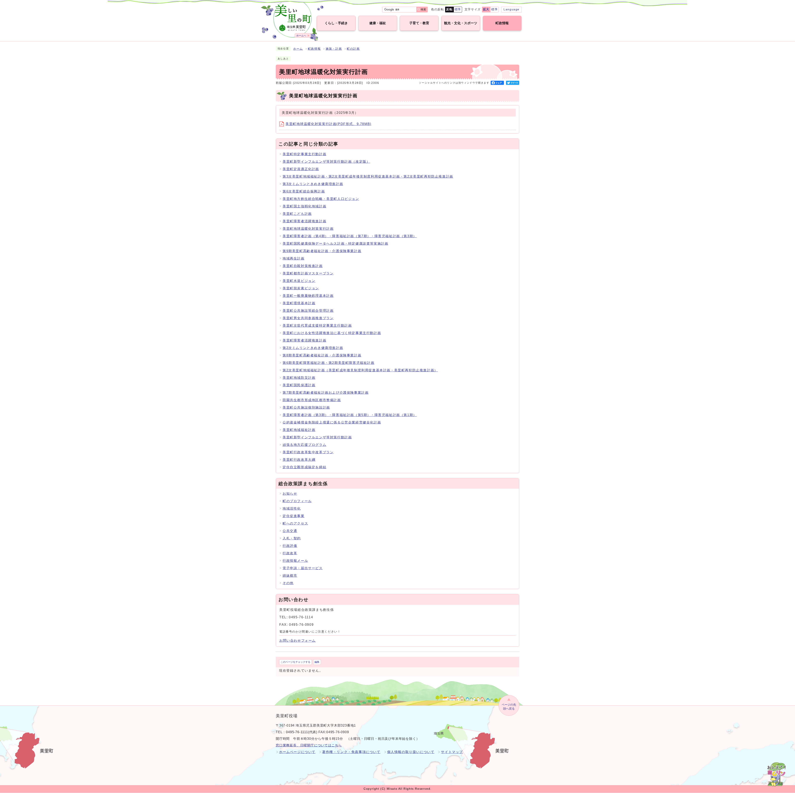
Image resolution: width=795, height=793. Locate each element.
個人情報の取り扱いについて (411, 752)
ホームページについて (297, 752)
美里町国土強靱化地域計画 (304, 206)
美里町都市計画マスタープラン (308, 273)
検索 (423, 9)
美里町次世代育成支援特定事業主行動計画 (317, 325)
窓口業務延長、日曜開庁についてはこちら (309, 745)
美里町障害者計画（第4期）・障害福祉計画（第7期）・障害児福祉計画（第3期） (350, 236)
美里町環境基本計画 (299, 303)
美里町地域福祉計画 (299, 430)
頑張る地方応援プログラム (304, 444)
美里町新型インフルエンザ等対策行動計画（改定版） (326, 161)
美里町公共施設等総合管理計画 (308, 310)
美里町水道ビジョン (299, 281)
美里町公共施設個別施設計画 (306, 407)
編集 (316, 662)
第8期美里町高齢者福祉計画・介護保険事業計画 (322, 355)
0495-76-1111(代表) (301, 732)
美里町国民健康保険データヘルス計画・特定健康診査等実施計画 (335, 243)
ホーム (298, 48)
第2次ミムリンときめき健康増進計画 (313, 348)
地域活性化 (292, 508)
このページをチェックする (295, 662)
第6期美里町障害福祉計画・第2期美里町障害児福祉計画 (329, 363)
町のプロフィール (297, 501)
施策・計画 (334, 48)
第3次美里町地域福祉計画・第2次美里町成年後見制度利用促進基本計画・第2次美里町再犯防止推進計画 (368, 176)
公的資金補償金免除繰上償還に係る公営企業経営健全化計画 (332, 422)
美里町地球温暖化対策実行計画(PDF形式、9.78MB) (328, 124)
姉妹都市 (290, 575)
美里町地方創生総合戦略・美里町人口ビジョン (321, 199)
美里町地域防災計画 (299, 377)
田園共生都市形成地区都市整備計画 (312, 400)
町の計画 (353, 48)
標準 (458, 9)
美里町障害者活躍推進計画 (304, 221)
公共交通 (290, 531)
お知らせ (290, 493)
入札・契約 (292, 538)
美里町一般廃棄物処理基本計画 (308, 295)
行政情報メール (295, 560)
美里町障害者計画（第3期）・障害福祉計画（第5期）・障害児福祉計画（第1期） (350, 415)
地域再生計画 (294, 258)
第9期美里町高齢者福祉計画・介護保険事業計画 (322, 251)
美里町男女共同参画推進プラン (308, 318)
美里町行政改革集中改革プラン (308, 452)
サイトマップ (452, 752)
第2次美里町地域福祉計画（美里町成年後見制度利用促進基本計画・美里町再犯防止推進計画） (360, 370)
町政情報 (314, 48)
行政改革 (290, 553)
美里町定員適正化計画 (301, 169)
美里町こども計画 (297, 213)
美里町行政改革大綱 (299, 459)
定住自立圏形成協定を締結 (304, 467)
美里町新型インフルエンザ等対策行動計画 (317, 437)
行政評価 (290, 546)
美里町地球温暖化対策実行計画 (308, 228)
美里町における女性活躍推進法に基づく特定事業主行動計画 (332, 333)
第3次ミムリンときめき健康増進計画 (313, 184)
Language (511, 9)
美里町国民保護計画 (299, 385)
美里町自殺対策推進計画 (303, 266)
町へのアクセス (295, 523)
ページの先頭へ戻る (509, 706)
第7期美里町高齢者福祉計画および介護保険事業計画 (326, 392)
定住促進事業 (294, 516)
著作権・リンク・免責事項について (351, 752)
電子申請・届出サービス (303, 568)
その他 (288, 583)
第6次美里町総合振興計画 (304, 191)
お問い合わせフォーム (297, 640)
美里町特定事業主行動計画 (304, 154)
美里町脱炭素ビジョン (301, 288)
